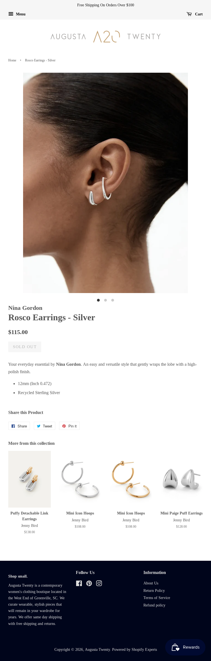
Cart (198, 14)
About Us (150, 583)
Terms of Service (156, 598)
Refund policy (154, 605)
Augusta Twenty (97, 650)
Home (12, 60)
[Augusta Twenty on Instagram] (99, 585)
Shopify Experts (144, 650)
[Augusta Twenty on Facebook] (79, 585)
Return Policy (154, 591)
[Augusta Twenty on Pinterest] (89, 585)
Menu (20, 14)
